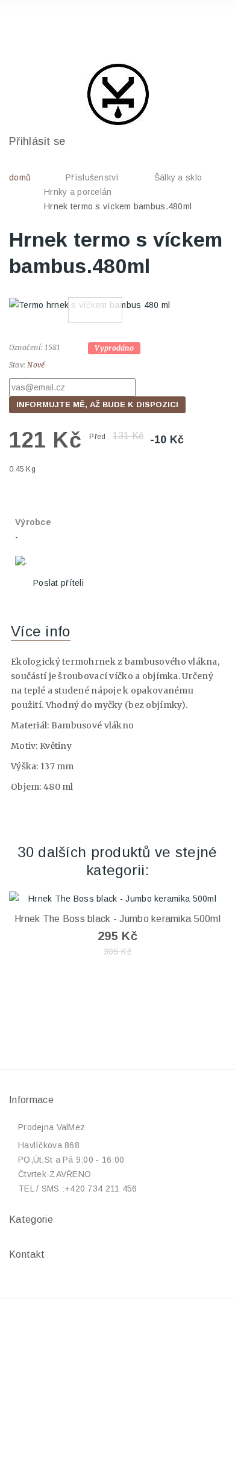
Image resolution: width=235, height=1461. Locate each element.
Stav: (17, 364)
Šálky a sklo (178, 177)
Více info (40, 631)
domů (20, 177)
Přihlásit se (37, 141)
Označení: (26, 347)
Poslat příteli (58, 583)
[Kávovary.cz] (117, 94)
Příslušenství (92, 177)
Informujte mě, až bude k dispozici (97, 404)
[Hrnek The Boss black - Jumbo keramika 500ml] (117, 898)
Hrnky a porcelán (77, 192)
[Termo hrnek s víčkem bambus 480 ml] (117, 304)
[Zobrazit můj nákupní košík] (205, 26)
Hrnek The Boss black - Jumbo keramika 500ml (117, 919)
